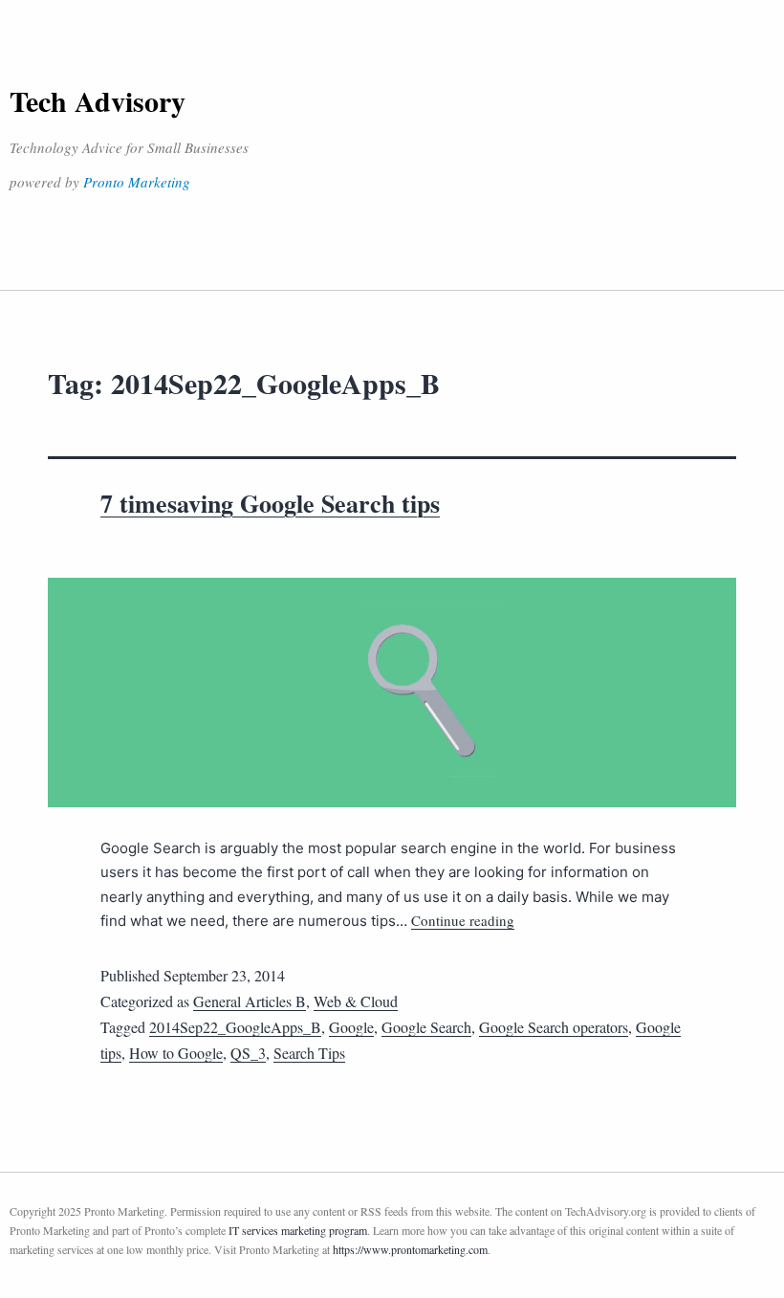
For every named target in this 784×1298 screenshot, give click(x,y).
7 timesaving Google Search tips (270, 503)
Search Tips (309, 1053)
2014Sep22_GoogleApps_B (235, 1027)
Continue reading (462, 920)
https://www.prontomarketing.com (410, 1249)
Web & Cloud (356, 1001)
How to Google (176, 1053)
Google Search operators (553, 1027)
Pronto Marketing (136, 181)
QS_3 (248, 1053)
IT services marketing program (298, 1230)
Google (351, 1027)
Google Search (426, 1027)
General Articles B (249, 1001)
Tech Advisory (97, 100)
